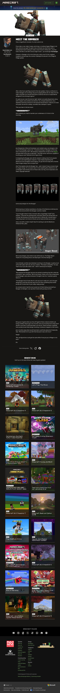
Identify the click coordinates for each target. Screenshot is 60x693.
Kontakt (29, 659)
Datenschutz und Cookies (9, 688)
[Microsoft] (51, 685)
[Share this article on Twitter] (31, 348)
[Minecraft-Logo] (10, 3)
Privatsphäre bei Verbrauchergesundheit (23, 688)
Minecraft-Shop (31, 645)
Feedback (30, 654)
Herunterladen (31, 658)
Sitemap (29, 656)
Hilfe (29, 653)
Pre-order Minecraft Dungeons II (34, 8)
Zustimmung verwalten (36, 676)
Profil (29, 664)
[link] (13, 632)
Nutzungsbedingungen (37, 688)
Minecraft (20, 643)
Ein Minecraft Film (21, 670)
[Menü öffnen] (56, 2)
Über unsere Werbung (15, 690)
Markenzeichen (7, 690)
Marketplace (30, 643)
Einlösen (29, 665)
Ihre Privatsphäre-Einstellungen (39, 690)
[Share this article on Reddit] (35, 348)
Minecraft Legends (22, 652)
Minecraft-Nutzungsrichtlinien (24, 676)
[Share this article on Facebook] (40, 348)
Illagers (56, 151)
